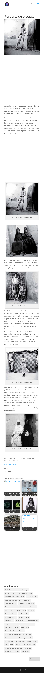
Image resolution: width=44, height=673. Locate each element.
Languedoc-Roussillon (11, 624)
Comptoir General (10, 465)
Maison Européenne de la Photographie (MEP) (19, 638)
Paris (11, 645)
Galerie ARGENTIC (32, 597)
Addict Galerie (9, 590)
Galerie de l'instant (10, 603)
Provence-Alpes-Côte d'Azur (13, 648)
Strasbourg (8, 651)
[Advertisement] (22, 81)
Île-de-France (25, 651)
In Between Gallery (10, 617)
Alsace (18, 590)
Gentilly (7, 614)
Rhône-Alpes (28, 648)
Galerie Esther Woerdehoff (26, 603)
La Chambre (19, 620)
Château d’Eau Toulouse (25, 593)
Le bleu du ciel (30, 624)
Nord (6, 645)
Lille (22, 627)
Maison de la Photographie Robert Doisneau (18, 634)
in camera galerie (24, 617)
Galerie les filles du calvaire (28, 607)
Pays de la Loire (20, 645)
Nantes (35, 641)
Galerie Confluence (11, 600)
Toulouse (16, 651)
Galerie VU (31, 610)
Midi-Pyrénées (9, 641)
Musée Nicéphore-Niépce (23, 641)
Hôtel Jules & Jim (23, 614)
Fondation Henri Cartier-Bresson (15, 597)
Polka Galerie (31, 645)
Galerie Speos (21, 610)
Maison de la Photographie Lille (14, 631)
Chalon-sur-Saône (10, 593)
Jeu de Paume (9, 620)
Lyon (27, 627)
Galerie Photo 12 (10, 610)
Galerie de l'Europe (24, 600)
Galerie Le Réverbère (11, 607)
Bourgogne (25, 590)
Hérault (14, 614)
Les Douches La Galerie (12, 627)
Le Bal (22, 624)
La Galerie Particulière (31, 620)
